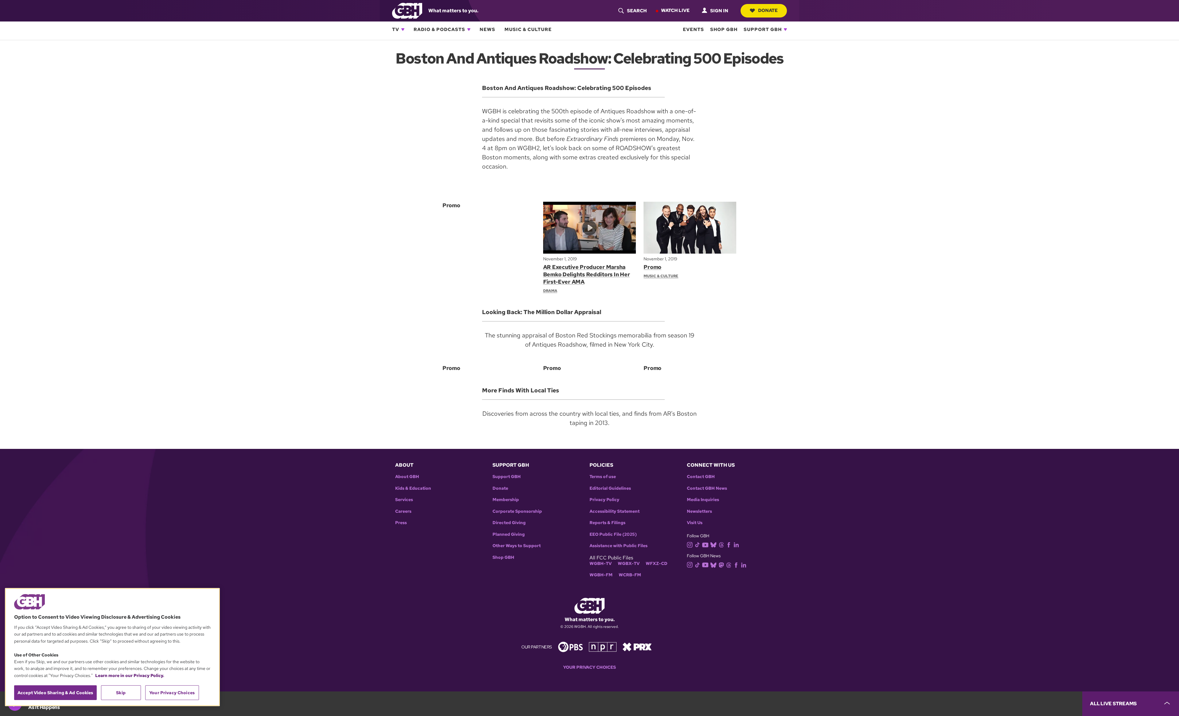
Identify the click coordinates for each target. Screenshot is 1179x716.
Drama (550, 290)
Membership (505, 499)
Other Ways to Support (516, 545)
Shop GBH (723, 29)
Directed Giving (509, 522)
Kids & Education (413, 488)
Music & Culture (528, 29)
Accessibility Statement (615, 511)
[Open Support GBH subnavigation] (785, 29)
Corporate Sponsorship (517, 511)
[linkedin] (736, 544)
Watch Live (675, 10)
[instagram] (690, 544)
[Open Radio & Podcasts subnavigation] (468, 29)
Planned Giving (508, 534)
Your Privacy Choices (589, 667)
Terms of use (603, 476)
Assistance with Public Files (619, 545)
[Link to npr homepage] (603, 646)
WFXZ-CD (656, 563)
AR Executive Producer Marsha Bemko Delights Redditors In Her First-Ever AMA (586, 274)
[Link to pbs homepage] (570, 646)
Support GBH (763, 29)
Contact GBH (701, 476)
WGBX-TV (629, 563)
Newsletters (699, 511)
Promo (652, 266)
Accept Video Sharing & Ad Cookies (55, 692)
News (487, 29)
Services (404, 499)
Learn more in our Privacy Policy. (129, 675)
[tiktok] (697, 544)
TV (395, 29)
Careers (403, 511)
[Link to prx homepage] (637, 646)
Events (693, 29)
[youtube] (705, 544)
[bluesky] (713, 544)
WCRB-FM (630, 575)
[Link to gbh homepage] (407, 10)
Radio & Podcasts (439, 29)
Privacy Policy (604, 499)
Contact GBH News (707, 488)
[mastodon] (721, 564)
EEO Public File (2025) (613, 534)
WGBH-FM (601, 575)
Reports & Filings (607, 522)
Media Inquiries (703, 499)
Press (401, 522)
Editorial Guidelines (610, 488)
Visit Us (694, 522)
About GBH (407, 476)
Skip (121, 692)
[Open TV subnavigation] (402, 29)
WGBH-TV (601, 563)
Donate (768, 10)
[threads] (721, 544)
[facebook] (728, 544)
